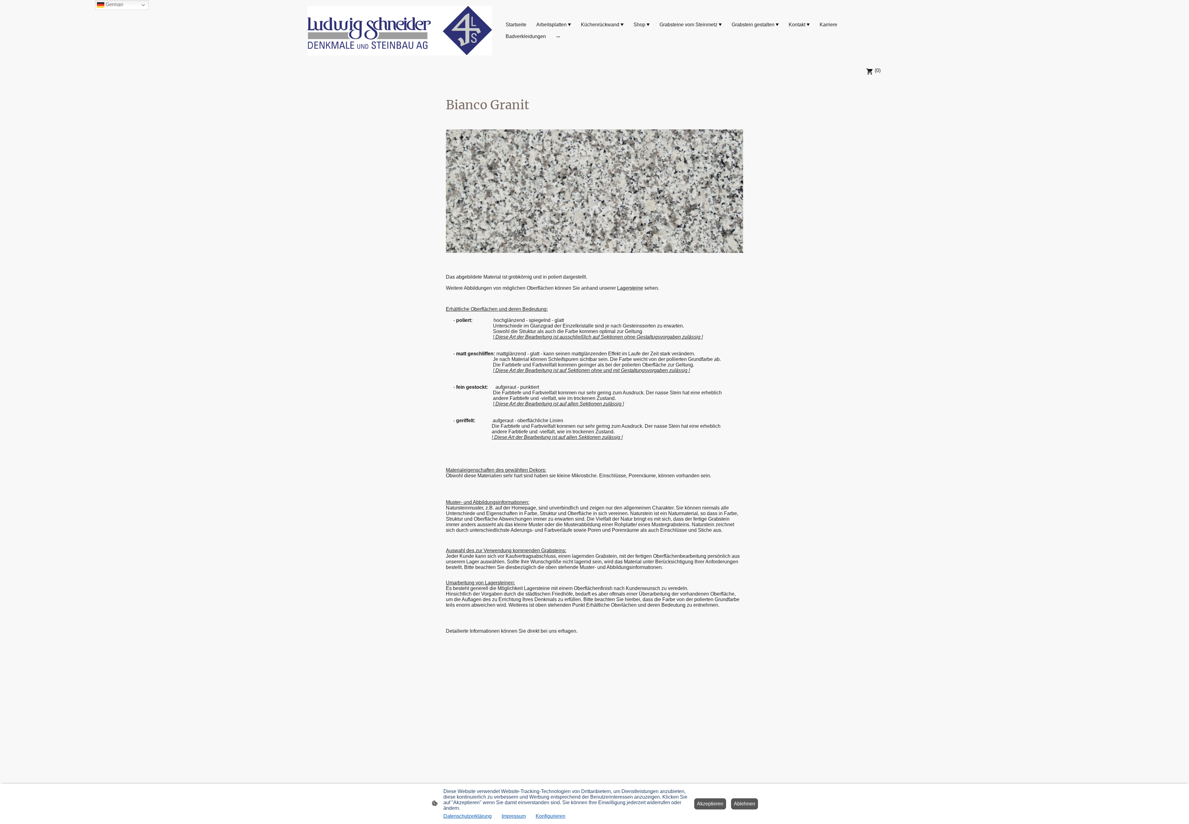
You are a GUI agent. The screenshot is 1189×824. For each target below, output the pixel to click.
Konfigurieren (550, 816)
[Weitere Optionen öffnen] (558, 36)
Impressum (514, 816)
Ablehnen (744, 803)
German (113, 4)
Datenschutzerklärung (467, 816)
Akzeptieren (710, 803)
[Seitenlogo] (399, 30)
